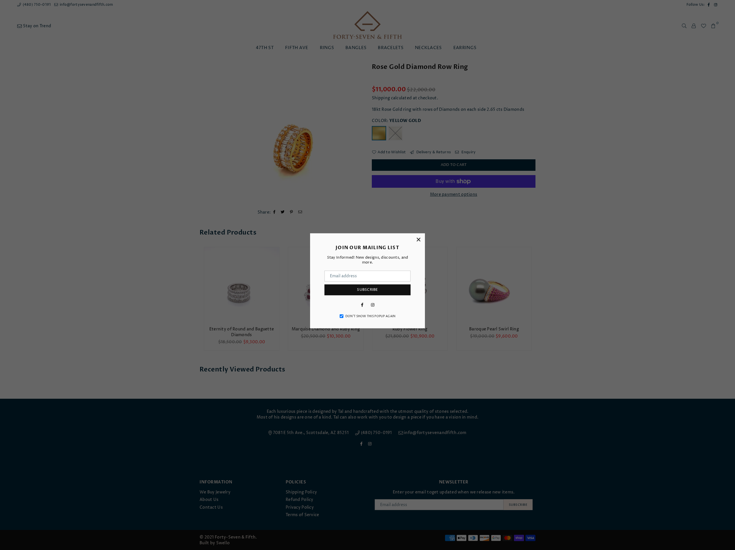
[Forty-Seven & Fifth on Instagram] (372, 304)
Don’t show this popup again (370, 316)
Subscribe (367, 289)
